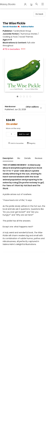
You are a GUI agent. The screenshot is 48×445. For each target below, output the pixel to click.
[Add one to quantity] (15, 134)
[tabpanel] (24, 207)
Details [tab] (27, 158)
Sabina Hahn (27, 26)
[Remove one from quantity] (7, 134)
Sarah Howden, (12, 26)
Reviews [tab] (38, 158)
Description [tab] (8, 158)
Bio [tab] (18, 158)
